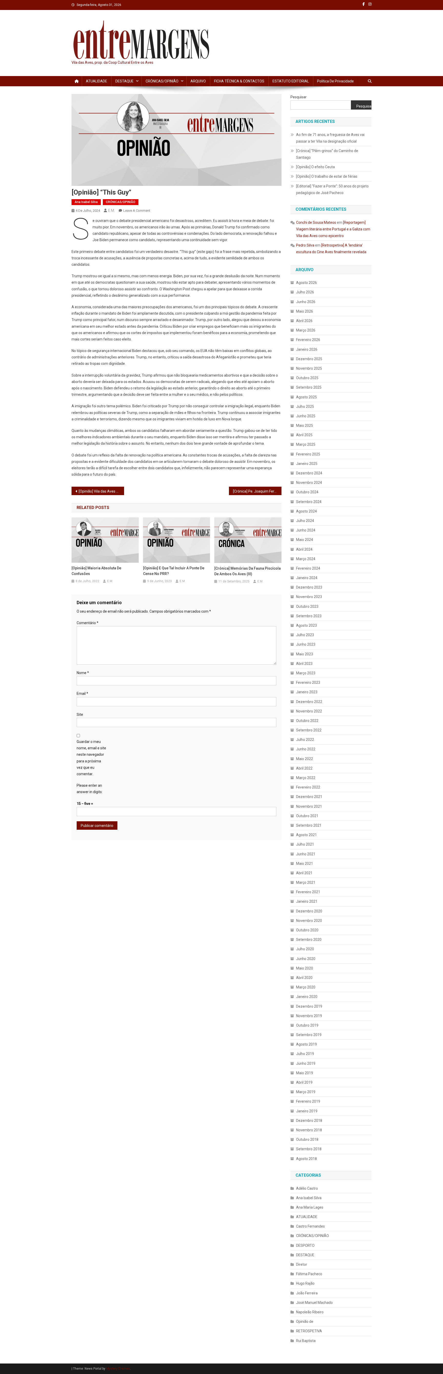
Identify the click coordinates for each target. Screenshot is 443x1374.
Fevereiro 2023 (308, 682)
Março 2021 (305, 882)
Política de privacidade (335, 81)
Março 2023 (305, 673)
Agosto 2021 (306, 835)
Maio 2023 (304, 654)
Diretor (301, 1264)
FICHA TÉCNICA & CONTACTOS (239, 81)
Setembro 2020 (308, 940)
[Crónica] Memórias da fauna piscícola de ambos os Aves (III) (247, 571)
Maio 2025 (304, 425)
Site (80, 714)
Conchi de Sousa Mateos (316, 222)
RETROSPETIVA (309, 1331)
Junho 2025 (305, 416)
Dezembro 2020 (309, 911)
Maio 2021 (304, 863)
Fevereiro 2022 (308, 787)
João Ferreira (307, 1293)
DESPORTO (305, 1245)
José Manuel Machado (314, 1303)
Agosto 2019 (306, 1044)
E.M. (111, 210)
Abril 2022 (304, 768)
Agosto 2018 (306, 1159)
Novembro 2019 (309, 1016)
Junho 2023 (305, 644)
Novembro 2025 (309, 368)
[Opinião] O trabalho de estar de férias (326, 176)
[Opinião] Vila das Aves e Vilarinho (101, 491)
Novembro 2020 (309, 921)
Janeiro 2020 (306, 997)
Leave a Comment (136, 210)
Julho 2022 (305, 740)
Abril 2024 (304, 549)
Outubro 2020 (307, 930)
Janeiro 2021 (306, 901)
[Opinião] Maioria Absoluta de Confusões (96, 571)
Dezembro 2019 (309, 1006)
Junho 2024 (305, 530)
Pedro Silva (305, 245)
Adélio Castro (307, 1188)
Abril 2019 (304, 1082)
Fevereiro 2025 (308, 454)
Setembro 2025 (308, 387)
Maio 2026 (304, 311)
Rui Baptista (306, 1341)
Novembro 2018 (309, 1130)
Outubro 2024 (307, 492)
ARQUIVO (198, 81)
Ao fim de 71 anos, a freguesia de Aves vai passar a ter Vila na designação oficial (330, 138)
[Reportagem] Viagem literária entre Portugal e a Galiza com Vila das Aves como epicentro (333, 229)
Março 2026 (305, 330)
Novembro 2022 (309, 711)
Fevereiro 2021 (308, 892)
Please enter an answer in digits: (90, 788)
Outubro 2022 (307, 721)
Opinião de (304, 1321)
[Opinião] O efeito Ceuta (315, 167)
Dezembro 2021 (309, 797)
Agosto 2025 (306, 397)
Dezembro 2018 (309, 1121)
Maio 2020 (304, 968)
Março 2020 (305, 987)
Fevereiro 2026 (308, 340)
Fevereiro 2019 (308, 1101)
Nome (83, 673)
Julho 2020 (305, 949)
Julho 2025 (305, 406)
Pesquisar (298, 97)
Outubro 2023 (307, 606)
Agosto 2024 (306, 511)
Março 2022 (305, 778)
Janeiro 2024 (306, 578)
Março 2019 (305, 1092)
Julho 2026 (305, 292)
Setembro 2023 (308, 616)
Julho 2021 (305, 844)
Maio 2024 (304, 540)
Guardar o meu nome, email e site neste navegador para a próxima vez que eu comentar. (91, 758)
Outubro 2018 (307, 1139)
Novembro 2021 (309, 806)
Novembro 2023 (309, 597)
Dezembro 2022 (309, 702)
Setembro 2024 (308, 502)
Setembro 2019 (308, 1035)
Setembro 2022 (308, 730)
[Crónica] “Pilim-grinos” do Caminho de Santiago (327, 154)
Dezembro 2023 (309, 587)
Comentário (87, 623)
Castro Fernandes (310, 1226)
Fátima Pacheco (309, 1274)
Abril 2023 (304, 664)
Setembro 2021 (308, 825)
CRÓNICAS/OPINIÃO (162, 81)
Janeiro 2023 (306, 692)
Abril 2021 (304, 873)
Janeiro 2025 (306, 464)
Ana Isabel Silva (86, 202)
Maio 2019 (304, 1073)
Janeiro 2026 (306, 349)
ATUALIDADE (96, 81)
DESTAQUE (124, 81)
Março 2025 (305, 444)
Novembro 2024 (309, 483)
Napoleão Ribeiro (310, 1312)
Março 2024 (305, 559)
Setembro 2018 (308, 1149)
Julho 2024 (305, 521)
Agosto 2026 (306, 283)
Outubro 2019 (307, 1025)
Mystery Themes (118, 1368)
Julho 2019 (305, 1054)
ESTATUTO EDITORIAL (291, 81)
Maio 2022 (304, 759)
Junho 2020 (305, 959)
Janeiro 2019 (306, 1111)
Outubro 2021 (307, 816)
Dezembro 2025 (309, 359)
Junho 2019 (305, 1063)
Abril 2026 (304, 321)
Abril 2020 (304, 978)
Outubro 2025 (307, 378)
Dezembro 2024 (309, 473)
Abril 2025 (304, 435)
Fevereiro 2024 (308, 568)
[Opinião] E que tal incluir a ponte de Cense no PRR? (173, 571)
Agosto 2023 (306, 625)
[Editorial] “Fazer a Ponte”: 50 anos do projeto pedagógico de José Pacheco (332, 189)
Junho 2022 (305, 749)
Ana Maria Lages (309, 1207)
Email (82, 693)
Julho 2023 (305, 635)
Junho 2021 (305, 854)
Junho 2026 (305, 302)
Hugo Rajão (305, 1283)
